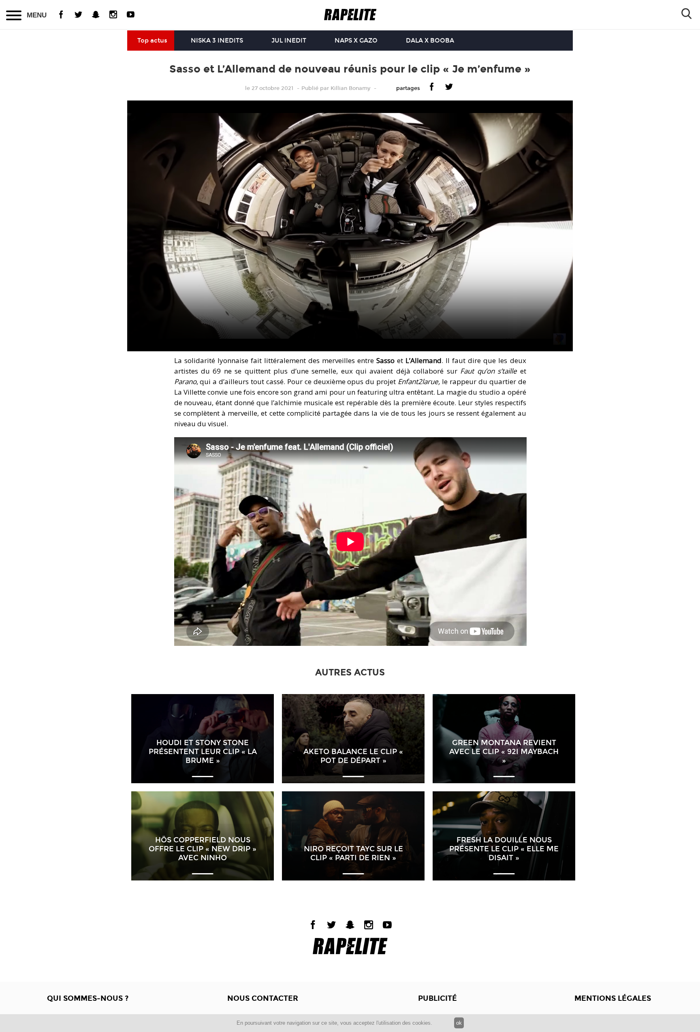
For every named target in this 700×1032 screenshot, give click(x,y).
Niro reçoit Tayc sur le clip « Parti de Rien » (353, 853)
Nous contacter (262, 998)
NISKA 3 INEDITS (217, 40)
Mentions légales (612, 998)
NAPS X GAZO (356, 40)
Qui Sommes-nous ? (87, 998)
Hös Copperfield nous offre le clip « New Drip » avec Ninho (202, 848)
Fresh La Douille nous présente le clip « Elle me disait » (504, 848)
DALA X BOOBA (430, 40)
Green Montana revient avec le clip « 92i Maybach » (504, 751)
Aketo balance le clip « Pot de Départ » (353, 756)
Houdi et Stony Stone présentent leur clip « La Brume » (203, 751)
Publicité (437, 998)
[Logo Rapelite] (350, 15)
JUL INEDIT (288, 40)
